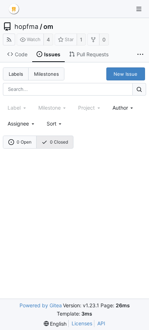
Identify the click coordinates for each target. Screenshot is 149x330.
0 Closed (59, 142)
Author (120, 108)
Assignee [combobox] (18, 123)
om (48, 26)
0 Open (24, 142)
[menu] (55, 123)
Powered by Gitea (41, 305)
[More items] (140, 54)
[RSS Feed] (9, 39)
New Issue (125, 74)
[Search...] (139, 89)
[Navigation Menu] (138, 9)
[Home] (14, 9)
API (101, 323)
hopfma (26, 26)
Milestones (46, 74)
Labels (16, 74)
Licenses (82, 323)
